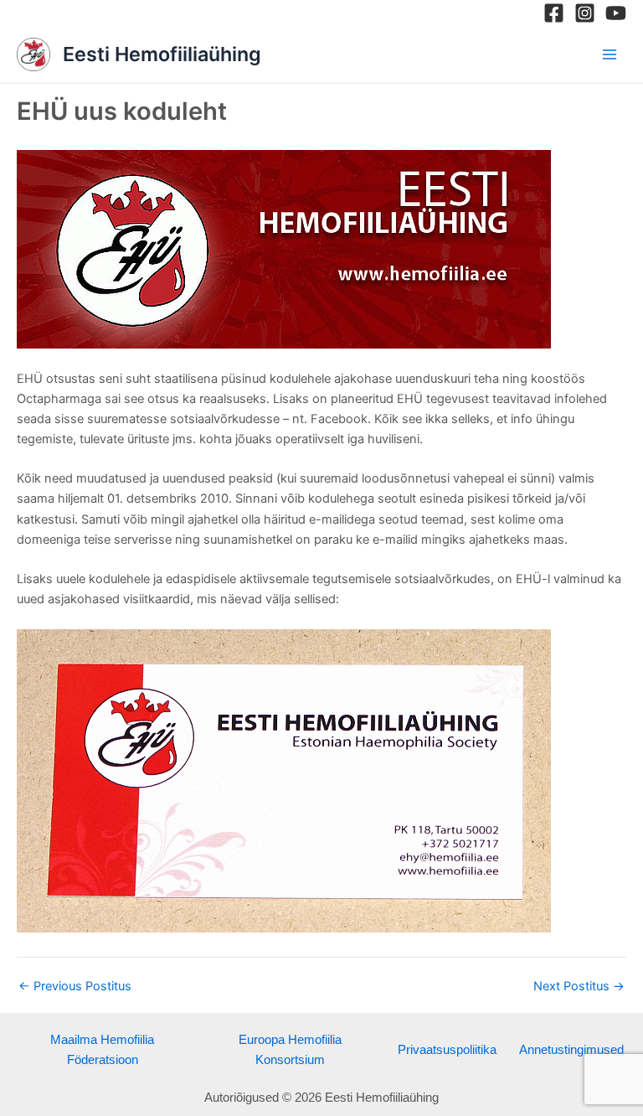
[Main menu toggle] (609, 53)
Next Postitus (579, 986)
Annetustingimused (571, 1050)
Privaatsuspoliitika (447, 1050)
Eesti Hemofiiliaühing (162, 54)
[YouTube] (615, 13)
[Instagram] (584, 13)
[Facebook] (553, 13)
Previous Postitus (74, 986)
